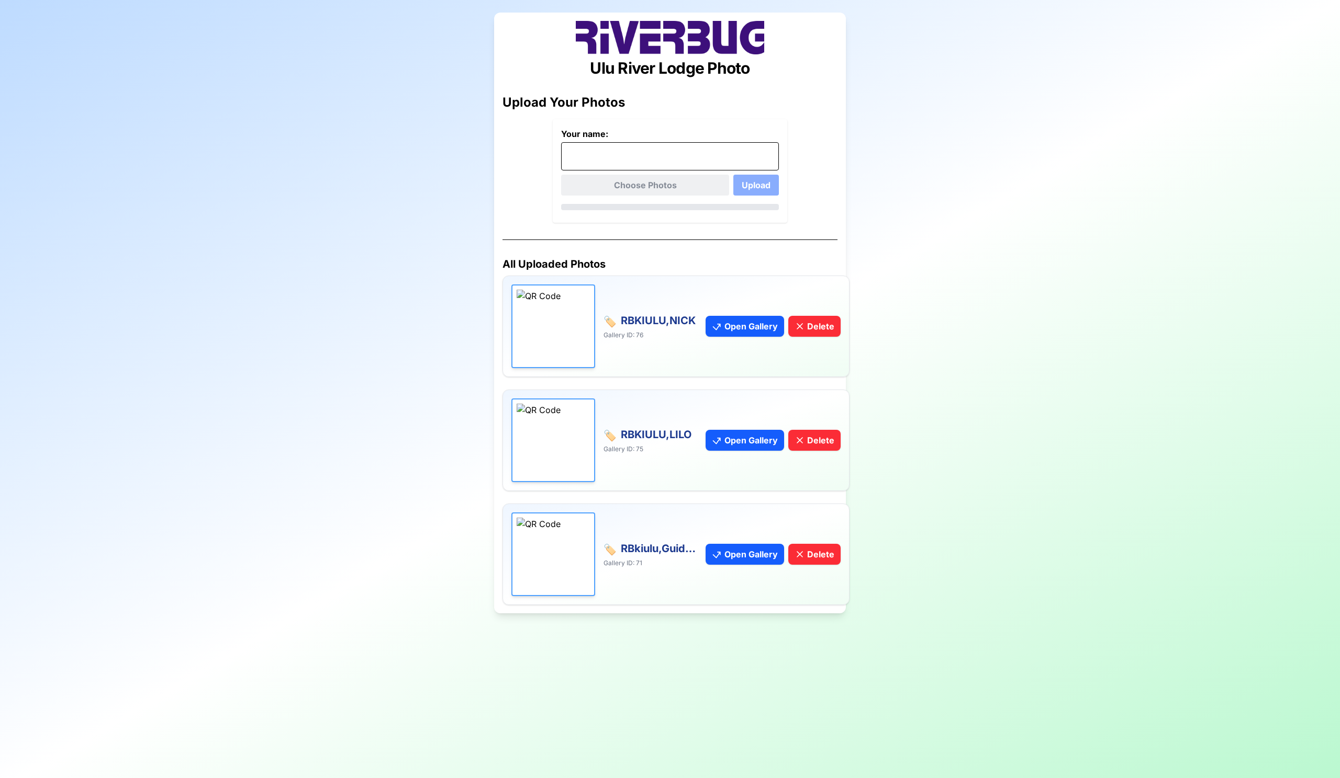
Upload (756, 185)
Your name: (584, 134)
